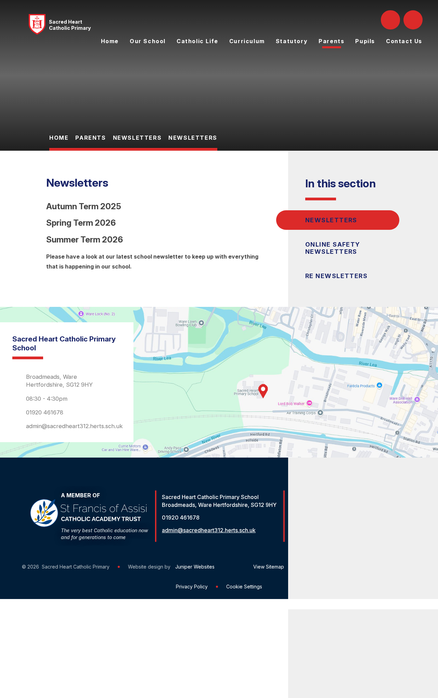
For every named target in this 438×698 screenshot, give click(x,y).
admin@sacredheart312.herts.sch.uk (74, 426)
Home (58, 137)
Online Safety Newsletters (332, 248)
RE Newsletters (336, 275)
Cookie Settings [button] (244, 586)
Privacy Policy (192, 586)
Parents (90, 137)
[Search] (391, 19)
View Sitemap (268, 567)
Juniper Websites (195, 567)
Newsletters (137, 137)
